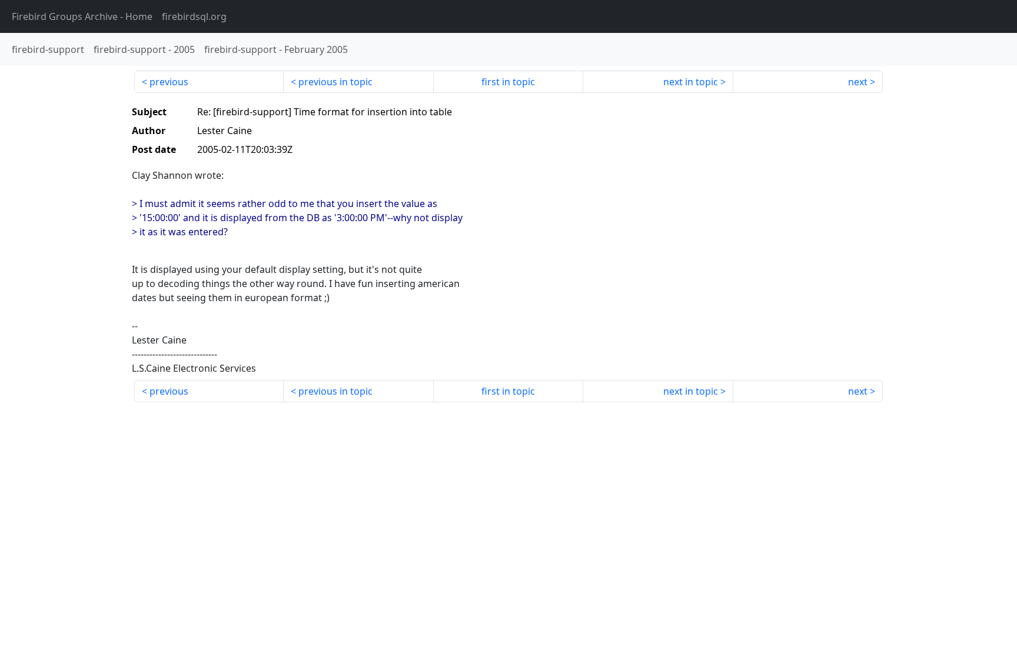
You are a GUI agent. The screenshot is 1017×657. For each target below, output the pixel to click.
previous (168, 81)
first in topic (508, 81)
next (858, 81)
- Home (82, 16)
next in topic (690, 81)
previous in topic (335, 81)
